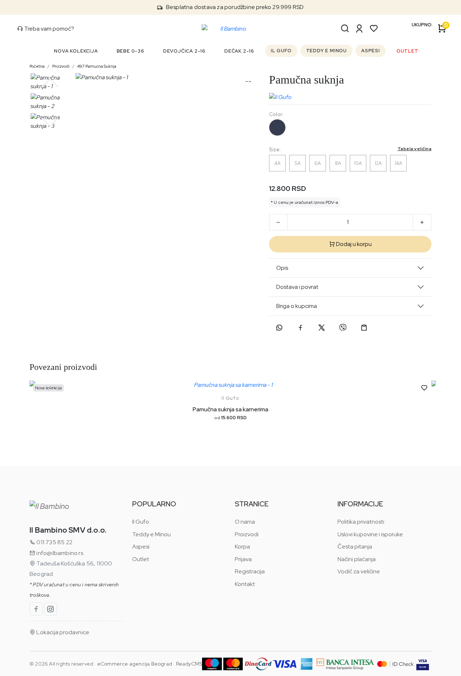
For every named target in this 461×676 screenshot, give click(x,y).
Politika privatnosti (360, 521)
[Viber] (343, 327)
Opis (282, 268)
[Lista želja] (374, 28)
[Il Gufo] (280, 95)
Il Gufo (230, 398)
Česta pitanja (354, 546)
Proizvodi (61, 66)
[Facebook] (300, 327)
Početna (37, 66)
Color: (276, 114)
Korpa (242, 546)
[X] (322, 327)
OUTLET (408, 51)
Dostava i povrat (297, 287)
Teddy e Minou (151, 534)
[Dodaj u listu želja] (424, 387)
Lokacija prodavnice (62, 632)
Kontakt (245, 584)
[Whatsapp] (279, 327)
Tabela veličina (415, 149)
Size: (350, 149)
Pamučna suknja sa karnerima (230, 409)
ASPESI (370, 51)
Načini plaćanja (356, 559)
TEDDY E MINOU (326, 51)
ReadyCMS (189, 664)
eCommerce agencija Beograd (134, 664)
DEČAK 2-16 (239, 51)
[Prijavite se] (359, 28)
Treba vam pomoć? (48, 28)
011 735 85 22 (53, 542)
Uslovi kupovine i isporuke (370, 534)
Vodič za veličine (358, 571)
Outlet (140, 559)
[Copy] (364, 327)
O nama (245, 521)
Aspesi (140, 546)
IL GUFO (281, 51)
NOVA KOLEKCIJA (76, 51)
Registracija (250, 571)
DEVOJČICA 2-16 (184, 51)
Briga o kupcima (296, 306)
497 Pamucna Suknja (96, 66)
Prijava (243, 559)
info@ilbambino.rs (59, 553)
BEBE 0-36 (130, 51)
